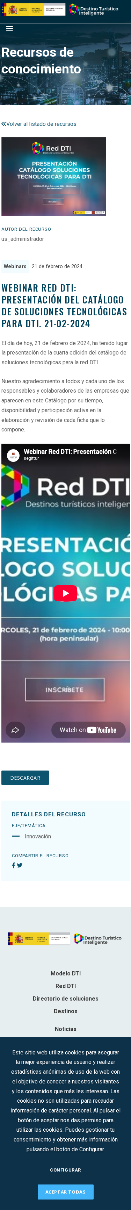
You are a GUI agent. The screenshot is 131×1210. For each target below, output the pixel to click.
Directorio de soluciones (66, 998)
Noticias (66, 1029)
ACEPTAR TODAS (65, 1192)
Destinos (66, 1011)
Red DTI (66, 986)
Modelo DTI (66, 973)
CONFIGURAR (65, 1170)
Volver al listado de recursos (41, 124)
